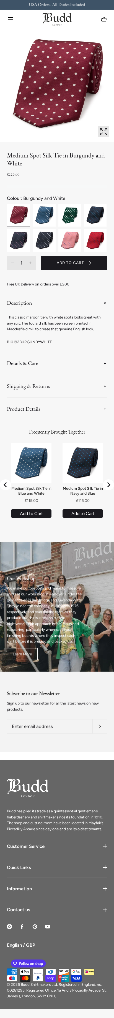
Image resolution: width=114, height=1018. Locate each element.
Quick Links (19, 867)
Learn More (22, 654)
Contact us (18, 909)
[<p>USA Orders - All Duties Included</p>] (57, 4)
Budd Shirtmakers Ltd (39, 984)
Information (19, 888)
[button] (10, 19)
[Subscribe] (99, 726)
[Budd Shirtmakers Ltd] (57, 19)
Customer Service (26, 846)
